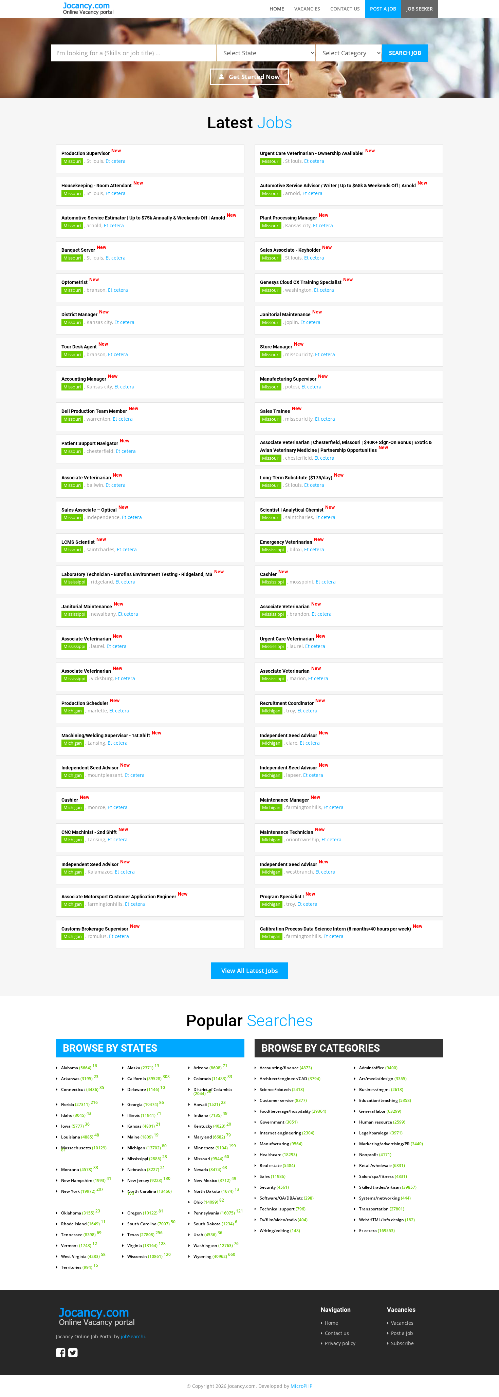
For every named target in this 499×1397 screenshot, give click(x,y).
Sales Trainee (275, 411)
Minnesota (214, 1148)
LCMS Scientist (78, 541)
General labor (380, 1111)
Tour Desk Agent (79, 346)
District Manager (79, 314)
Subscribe (402, 1343)
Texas (145, 1235)
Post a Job (383, 8)
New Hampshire (86, 1181)
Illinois (144, 1115)
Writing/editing (280, 1231)
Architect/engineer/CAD (290, 1079)
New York (82, 1191)
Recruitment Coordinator (287, 703)
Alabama (79, 1068)
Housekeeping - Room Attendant (96, 185)
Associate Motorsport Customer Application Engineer (118, 896)
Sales (272, 1176)
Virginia (146, 1246)
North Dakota (216, 1191)
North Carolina (149, 1192)
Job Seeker (419, 8)
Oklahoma (80, 1213)
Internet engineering (287, 1133)
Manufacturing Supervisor (288, 379)
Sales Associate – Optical (89, 509)
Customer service (283, 1100)
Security (274, 1187)
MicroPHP (301, 1386)
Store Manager (276, 346)
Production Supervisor (85, 153)
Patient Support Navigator (89, 443)
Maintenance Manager (284, 799)
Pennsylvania (218, 1213)
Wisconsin (149, 1257)
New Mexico (214, 1181)
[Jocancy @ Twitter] (72, 1352)
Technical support (283, 1209)
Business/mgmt (381, 1090)
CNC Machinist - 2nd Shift (89, 832)
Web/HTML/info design (387, 1220)
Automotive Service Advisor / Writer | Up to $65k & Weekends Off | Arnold (338, 185)
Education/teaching (385, 1100)
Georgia (145, 1105)
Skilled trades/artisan (388, 1187)
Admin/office (378, 1068)
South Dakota (215, 1224)
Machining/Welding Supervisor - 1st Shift (105, 735)
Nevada (210, 1170)
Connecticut (82, 1090)
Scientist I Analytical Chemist (292, 509)
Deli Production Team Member (94, 411)
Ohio (208, 1202)
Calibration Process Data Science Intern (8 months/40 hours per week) (335, 928)
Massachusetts (84, 1149)
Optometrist (74, 282)
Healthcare (278, 1155)
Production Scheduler (84, 703)
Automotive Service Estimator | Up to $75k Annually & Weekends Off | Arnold (143, 218)
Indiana (210, 1115)
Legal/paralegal (381, 1133)
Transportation (381, 1209)
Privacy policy (340, 1343)
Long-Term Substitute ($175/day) (296, 477)
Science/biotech (282, 1090)
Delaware (146, 1090)
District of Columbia (212, 1092)
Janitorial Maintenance (285, 314)
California (148, 1079)
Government (279, 1122)
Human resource (382, 1122)
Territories (79, 1267)
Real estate (277, 1166)
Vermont (79, 1246)
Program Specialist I (282, 896)
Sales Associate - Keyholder (290, 250)
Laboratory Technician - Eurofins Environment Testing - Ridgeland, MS (136, 574)
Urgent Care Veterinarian (287, 638)
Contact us (345, 8)
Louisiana (80, 1137)
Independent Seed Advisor (288, 735)
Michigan (72, 711)
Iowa (75, 1126)
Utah (207, 1235)
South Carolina (151, 1224)
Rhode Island (83, 1224)
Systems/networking (385, 1198)
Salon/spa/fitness (383, 1176)
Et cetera (116, 161)
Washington (216, 1246)
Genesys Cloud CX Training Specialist (300, 282)
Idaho (76, 1115)
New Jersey (148, 1181)
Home (277, 8)
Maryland (212, 1137)
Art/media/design (383, 1079)
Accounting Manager (83, 379)
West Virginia (83, 1257)
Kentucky (212, 1126)
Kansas (144, 1126)
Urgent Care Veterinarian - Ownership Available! (312, 153)
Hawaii (209, 1105)
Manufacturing (281, 1144)
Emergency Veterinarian (286, 541)
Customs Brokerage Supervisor (94, 928)
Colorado (212, 1079)
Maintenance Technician (286, 832)
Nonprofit (375, 1155)
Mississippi (273, 550)
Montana (79, 1170)
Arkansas (79, 1079)
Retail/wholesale (382, 1166)
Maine (143, 1137)
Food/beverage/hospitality (293, 1111)
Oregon (145, 1213)
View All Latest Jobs (249, 971)
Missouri (72, 161)
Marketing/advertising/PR (391, 1144)
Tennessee (81, 1235)
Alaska (143, 1068)
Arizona (210, 1068)
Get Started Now (253, 77)
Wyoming (214, 1257)
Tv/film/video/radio (284, 1220)
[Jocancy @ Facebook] (60, 1352)
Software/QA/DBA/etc (287, 1198)
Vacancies (307, 8)
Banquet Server (78, 250)
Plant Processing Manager (288, 218)
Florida (79, 1105)
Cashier (268, 574)
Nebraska (146, 1170)
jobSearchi (133, 1336)
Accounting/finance (286, 1068)
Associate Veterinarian (86, 477)
